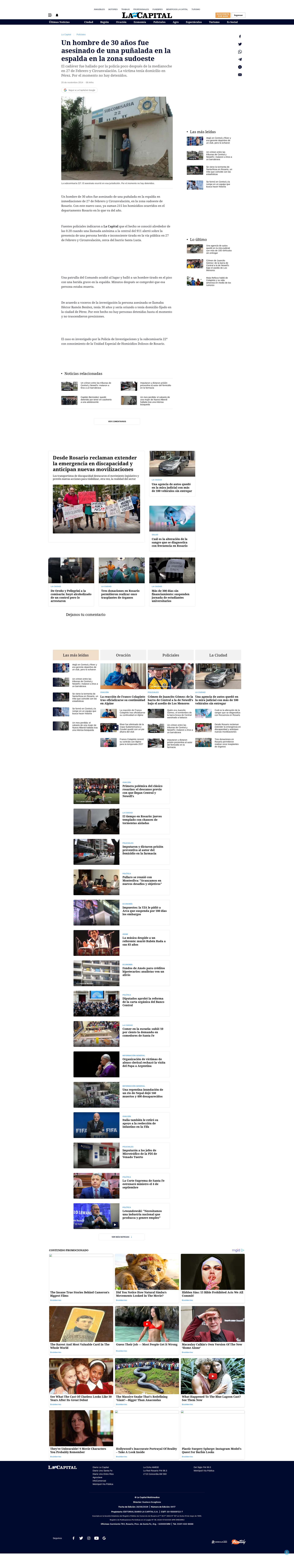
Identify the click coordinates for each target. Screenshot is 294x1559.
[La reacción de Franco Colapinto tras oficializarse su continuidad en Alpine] (123, 686)
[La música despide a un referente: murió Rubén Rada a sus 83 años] (122, 943)
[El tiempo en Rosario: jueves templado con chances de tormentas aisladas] (122, 821)
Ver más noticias (120, 1237)
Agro (176, 22)
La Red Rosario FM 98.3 (155, 1470)
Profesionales (141, 9)
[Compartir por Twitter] (240, 44)
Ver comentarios (117, 421)
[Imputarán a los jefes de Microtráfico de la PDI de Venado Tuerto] (122, 1155)
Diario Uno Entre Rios (103, 1474)
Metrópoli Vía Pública (103, 1484)
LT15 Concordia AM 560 (155, 1474)
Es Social (232, 22)
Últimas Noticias (59, 22)
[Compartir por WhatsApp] (240, 52)
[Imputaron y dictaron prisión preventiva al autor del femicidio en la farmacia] (147, 386)
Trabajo (125, 9)
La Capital (66, 34)
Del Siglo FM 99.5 (202, 1467)
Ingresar (238, 15)
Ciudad (88, 22)
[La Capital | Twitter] (81, 1538)
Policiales (159, 22)
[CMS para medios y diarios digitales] (219, 1542)
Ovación (121, 22)
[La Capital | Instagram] (89, 1538)
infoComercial (99, 1480)
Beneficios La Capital (177, 9)
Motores (113, 9)
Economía (140, 22)
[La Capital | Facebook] (73, 1538)
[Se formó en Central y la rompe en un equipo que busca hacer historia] (210, 185)
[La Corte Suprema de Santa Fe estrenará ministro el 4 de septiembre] (122, 1186)
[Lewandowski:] (122, 1216)
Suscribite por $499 (223, 15)
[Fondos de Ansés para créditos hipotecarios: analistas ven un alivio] (122, 973)
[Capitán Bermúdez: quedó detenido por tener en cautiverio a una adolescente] (87, 401)
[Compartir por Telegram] (240, 59)
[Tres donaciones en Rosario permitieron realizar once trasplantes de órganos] (122, 582)
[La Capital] (147, 15)
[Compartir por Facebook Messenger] (240, 67)
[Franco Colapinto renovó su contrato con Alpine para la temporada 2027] (123, 742)
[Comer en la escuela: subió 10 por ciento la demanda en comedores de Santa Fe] (122, 1034)
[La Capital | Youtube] (96, 1538)
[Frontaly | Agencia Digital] (236, 1542)
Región (104, 22)
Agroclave (97, 1477)
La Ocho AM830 (151, 1467)
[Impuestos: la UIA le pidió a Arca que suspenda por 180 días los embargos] (122, 912)
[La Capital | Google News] (104, 1538)
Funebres (158, 9)
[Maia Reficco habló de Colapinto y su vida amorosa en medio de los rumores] (210, 281)
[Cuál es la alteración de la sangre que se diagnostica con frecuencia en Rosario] (172, 528)
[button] (50, 15)
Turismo (196, 9)
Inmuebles (99, 9)
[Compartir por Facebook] (240, 36)
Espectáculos (194, 22)
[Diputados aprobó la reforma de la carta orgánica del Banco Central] (122, 1003)
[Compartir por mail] (240, 75)
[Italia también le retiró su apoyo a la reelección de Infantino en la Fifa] (122, 1125)
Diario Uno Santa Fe (102, 1470)
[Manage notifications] (286, 1552)
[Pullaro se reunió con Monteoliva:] (122, 882)
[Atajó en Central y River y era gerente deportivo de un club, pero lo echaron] (210, 141)
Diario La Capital (101, 1467)
